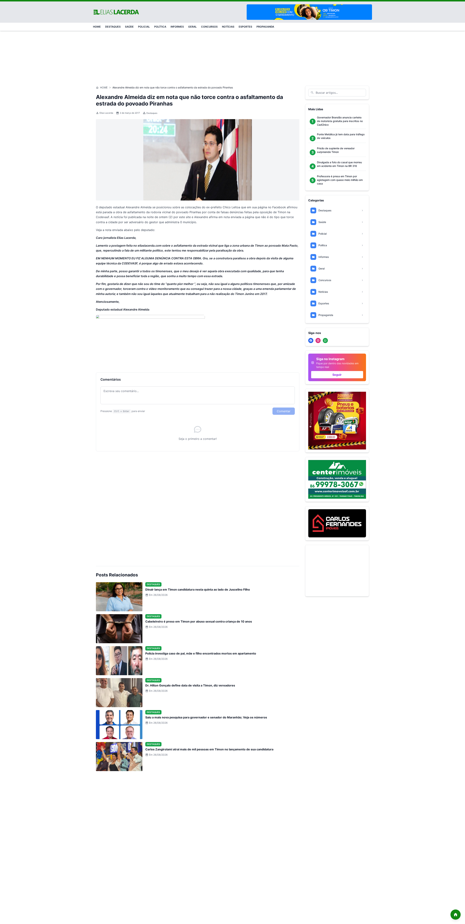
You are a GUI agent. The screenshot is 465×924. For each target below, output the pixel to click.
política (160, 26)
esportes (245, 26)
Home (104, 87)
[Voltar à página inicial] (455, 914)
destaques (113, 26)
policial (144, 26)
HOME (97, 26)
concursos (209, 26)
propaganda (265, 26)
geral (192, 26)
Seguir (337, 374)
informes (177, 26)
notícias (228, 26)
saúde (129, 26)
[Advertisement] (232, 56)
